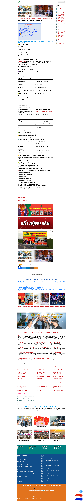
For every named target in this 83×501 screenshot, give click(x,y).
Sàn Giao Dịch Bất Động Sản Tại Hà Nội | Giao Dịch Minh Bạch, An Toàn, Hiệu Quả (29, 26)
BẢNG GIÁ (49, 1)
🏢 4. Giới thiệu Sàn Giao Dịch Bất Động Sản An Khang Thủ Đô (26, 32)
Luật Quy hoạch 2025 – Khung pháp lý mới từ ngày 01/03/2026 (25, 474)
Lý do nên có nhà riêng (39, 378)
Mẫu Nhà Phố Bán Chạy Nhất (40, 369)
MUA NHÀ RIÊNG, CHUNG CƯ (43, 376)
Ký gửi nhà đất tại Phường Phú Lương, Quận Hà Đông (61, 18)
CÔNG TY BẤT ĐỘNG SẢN (21, 18)
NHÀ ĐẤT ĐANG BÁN (39, 1)
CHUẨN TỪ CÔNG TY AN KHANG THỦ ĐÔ (55, 352)
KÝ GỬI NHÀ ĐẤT (32, 1)
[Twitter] (24, 268)
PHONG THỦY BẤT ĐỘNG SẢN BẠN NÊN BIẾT (24, 358)
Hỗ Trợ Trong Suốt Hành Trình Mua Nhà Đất (58, 387)
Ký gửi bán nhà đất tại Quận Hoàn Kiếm (22, 478)
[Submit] (64, 2)
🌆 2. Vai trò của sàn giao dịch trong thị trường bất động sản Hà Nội (27, 29)
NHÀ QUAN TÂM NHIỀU (58, 366)
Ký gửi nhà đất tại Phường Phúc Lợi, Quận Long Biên (61, 29)
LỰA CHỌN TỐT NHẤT (21, 347)
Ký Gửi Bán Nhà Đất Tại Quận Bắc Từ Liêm (23, 479)
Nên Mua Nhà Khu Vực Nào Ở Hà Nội (57, 372)
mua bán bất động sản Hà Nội (22, 200)
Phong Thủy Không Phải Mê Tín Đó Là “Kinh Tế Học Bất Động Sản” (26, 471)
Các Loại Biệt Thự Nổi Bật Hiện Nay (21, 373)
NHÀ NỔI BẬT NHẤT (21, 366)
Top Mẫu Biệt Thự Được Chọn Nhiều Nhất (57, 369)
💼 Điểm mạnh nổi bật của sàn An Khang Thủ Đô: (26, 34)
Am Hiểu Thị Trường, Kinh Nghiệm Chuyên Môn (58, 386)
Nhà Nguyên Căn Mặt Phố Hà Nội (41, 372)
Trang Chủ (27, 1)
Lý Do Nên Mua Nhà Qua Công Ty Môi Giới (22, 390)
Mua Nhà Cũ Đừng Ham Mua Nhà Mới (21, 386)
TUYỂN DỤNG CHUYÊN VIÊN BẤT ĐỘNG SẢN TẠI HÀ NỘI (41, 358)
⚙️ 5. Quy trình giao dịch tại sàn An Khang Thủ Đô (25, 35)
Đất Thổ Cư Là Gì (19, 378)
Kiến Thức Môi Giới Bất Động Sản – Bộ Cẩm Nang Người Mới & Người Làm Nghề (28, 464)
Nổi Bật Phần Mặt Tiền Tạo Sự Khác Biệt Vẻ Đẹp (22, 369)
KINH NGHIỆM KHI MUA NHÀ (43, 382)
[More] (36, 268)
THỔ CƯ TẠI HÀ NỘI (20, 342)
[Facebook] (20, 268)
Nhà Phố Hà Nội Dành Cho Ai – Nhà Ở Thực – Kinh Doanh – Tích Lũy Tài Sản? (27, 463)
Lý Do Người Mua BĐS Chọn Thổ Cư (57, 373)
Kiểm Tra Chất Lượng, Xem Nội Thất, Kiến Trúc (42, 386)
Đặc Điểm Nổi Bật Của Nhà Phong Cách (21, 372)
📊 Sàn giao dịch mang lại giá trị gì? (24, 30)
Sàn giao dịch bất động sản (22, 61)
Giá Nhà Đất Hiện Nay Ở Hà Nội (21, 481)
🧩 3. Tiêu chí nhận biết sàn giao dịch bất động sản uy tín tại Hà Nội (27, 31)
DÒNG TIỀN (45, 1)
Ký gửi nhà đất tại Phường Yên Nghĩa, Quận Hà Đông (61, 21)
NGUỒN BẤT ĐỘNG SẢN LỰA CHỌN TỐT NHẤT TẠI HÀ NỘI (49, 335)
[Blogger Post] (32, 268)
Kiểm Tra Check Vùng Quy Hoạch (41, 387)
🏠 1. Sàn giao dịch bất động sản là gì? (23, 28)
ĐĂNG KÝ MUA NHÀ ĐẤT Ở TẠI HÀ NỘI (55, 342)
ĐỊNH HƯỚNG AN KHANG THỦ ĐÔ (22, 335)
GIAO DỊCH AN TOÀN (32, 347)
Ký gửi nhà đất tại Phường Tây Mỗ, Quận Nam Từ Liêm (61, 43)
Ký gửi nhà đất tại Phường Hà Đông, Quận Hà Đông (61, 26)
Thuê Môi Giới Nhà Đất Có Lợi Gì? (21, 461)
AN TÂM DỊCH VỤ (56, 347)
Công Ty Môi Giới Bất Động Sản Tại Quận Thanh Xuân (24, 466)
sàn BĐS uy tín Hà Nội (21, 194)
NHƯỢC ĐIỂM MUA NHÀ (58, 376)
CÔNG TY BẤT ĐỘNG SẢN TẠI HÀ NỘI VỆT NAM (30, 18)
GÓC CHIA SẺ (20, 382)
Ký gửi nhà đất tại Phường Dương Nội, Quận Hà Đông (61, 23)
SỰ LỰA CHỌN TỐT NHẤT (58, 382)
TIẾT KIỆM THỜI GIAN (45, 347)
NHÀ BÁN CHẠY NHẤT (42, 366)
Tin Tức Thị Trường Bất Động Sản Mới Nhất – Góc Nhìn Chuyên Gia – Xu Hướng (28, 473)
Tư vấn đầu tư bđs (20, 447)
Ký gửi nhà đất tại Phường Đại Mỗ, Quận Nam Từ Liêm (61, 40)
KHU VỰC (53, 1)
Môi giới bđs (19, 449)
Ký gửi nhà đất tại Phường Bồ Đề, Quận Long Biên (61, 12)
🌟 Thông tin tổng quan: (22, 33)
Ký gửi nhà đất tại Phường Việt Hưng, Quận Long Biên (61, 32)
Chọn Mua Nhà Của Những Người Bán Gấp (22, 387)
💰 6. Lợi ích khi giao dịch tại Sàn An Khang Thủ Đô (25, 36)
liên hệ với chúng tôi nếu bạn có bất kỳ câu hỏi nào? (35, 330)
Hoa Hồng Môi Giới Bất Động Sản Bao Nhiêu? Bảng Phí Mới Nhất (61, 9)
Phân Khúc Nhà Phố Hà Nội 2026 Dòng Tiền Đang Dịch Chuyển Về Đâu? (26, 468)
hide (32, 24)
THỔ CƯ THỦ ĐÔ (21, 376)
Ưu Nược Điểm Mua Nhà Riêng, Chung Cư (58, 378)
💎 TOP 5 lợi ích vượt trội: (23, 37)
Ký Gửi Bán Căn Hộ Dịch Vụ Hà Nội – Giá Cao (23, 459)
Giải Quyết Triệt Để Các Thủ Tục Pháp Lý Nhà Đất (58, 390)
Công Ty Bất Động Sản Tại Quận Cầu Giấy (22, 476)
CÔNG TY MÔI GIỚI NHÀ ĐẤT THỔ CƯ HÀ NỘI (42, 18)
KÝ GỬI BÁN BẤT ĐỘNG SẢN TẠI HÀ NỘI (39, 342)
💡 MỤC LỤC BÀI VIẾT (21, 27)
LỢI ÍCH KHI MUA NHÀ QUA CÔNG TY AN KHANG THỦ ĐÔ (25, 352)
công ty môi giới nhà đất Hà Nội (22, 197)
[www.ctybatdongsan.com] (21, 2)
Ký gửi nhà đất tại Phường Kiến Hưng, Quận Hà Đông (61, 15)
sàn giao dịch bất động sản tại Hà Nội (23, 192)
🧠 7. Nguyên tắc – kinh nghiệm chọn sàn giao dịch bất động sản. (27, 38)
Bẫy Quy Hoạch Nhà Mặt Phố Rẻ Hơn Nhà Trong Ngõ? (24, 469)
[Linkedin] (28, 268)
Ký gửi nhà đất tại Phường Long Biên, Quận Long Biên (61, 36)
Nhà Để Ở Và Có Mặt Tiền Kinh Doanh (41, 373)
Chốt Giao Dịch (39, 390)
